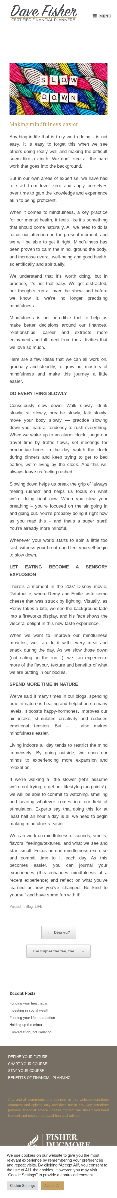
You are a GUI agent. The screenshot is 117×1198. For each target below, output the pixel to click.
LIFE (38, 907)
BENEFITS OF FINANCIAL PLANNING (39, 1078)
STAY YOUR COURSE (26, 1071)
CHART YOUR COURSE (27, 1064)
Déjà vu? (58, 932)
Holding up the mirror (26, 1025)
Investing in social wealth (29, 1010)
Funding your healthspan (29, 1003)
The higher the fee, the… (58, 951)
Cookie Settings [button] (22, 1186)
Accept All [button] (52, 1186)
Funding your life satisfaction (32, 1018)
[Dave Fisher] (43, 13)
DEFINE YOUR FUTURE (28, 1057)
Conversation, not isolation (30, 1032)
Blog (29, 907)
